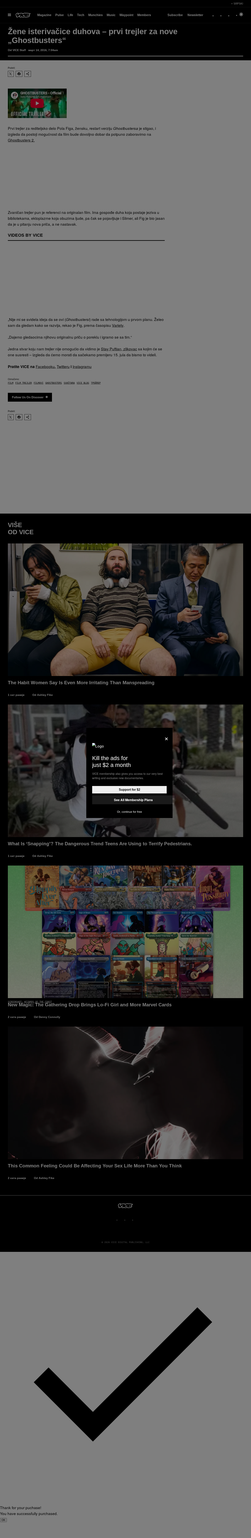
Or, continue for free (129, 811)
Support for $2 (129, 789)
